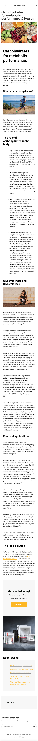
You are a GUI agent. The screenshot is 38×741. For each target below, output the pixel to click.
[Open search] (6, 5)
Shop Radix (19, 604)
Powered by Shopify (26, 734)
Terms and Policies (19, 737)
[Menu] (2, 5)
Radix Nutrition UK (15, 734)
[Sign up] (34, 727)
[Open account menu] (32, 5)
